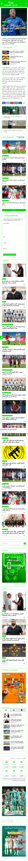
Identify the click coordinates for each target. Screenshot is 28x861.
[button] (26, 429)
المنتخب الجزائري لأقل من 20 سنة (8, 324)
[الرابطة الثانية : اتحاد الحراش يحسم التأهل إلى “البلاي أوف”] (14, 452)
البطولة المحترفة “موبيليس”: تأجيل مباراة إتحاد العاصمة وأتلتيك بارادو (13, 418)
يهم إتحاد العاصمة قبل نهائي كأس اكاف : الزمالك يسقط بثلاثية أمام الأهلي (13, 441)
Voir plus (14, 210)
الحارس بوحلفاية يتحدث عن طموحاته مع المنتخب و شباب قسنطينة (13, 282)
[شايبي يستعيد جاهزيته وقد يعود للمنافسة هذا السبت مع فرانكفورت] (5, 63)
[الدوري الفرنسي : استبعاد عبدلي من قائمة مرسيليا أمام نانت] (14, 169)
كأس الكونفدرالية (5, 438)
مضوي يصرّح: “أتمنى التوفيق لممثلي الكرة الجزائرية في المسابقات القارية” (13, 304)
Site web (5, 248)
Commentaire (6, 223)
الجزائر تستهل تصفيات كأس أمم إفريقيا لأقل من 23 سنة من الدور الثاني (14, 395)
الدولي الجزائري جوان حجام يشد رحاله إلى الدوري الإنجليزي (13, 158)
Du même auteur (21, 137)
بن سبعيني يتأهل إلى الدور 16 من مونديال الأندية (16, 57)
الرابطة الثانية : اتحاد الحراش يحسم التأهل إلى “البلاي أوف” (13, 464)
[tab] (20, 136)
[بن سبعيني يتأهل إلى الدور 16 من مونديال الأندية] (5, 58)
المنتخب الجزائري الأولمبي (6, 392)
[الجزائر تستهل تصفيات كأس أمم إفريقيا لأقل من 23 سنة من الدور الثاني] (14, 384)
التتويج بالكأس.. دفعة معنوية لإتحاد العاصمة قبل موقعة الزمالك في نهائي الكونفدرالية (13, 532)
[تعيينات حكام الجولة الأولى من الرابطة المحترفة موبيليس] (14, 361)
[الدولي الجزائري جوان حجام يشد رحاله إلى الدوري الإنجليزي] (14, 147)
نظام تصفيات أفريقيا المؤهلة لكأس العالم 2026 (13, 661)
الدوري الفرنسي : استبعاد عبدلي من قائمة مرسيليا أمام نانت (13, 180)
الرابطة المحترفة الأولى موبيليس (7, 415)
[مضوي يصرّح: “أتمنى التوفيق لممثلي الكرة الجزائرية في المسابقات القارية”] (14, 293)
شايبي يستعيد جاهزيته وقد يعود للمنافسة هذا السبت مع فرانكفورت (18, 62)
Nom (4, 236)
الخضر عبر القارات (6, 9)
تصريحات (4, 301)
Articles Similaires (20, 136)
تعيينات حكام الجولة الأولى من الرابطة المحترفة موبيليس (12, 373)
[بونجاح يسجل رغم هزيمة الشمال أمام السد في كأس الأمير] (14, 192)
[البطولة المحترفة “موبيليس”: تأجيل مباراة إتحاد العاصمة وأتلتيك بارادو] (14, 407)
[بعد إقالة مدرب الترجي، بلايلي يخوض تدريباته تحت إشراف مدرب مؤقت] (5, 53)
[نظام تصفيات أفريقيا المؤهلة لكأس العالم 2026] (14, 650)
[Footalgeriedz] (10, 3)
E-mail (5, 242)
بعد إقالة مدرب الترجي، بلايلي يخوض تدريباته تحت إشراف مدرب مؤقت (17, 52)
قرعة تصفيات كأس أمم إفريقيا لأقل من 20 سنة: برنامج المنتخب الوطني (13, 327)
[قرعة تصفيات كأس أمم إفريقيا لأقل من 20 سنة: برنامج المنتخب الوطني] (14, 316)
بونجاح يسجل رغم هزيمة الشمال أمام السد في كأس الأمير (13, 203)
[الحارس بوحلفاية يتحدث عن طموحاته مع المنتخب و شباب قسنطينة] (14, 270)
